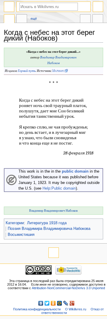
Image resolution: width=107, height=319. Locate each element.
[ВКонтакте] (41, 303)
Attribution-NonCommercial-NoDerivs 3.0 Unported (68, 288)
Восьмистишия (21, 235)
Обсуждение (22, 19)
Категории (15, 223)
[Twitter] (47, 303)
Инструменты (98, 19)
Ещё (34, 18)
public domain (75, 171)
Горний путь (27, 71)
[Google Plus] (72, 303)
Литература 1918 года (47, 223)
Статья (9, 19)
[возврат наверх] (53, 252)
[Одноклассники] (53, 303)
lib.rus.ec (58, 71)
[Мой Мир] (59, 303)
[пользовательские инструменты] (98, 6)
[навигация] (9, 6)
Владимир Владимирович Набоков (53, 211)
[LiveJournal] (66, 303)
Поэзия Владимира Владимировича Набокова (49, 229)
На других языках (85, 19)
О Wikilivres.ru (75, 309)
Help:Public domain (59, 188)
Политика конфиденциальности (37, 309)
